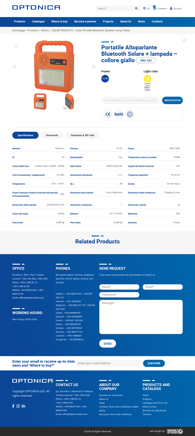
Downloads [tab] (52, 135)
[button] (146, 8)
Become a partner (85, 21)
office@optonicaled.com (31, 297)
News (141, 21)
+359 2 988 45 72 (28, 282)
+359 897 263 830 (74, 320)
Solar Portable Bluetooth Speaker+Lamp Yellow (103, 30)
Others (45, 30)
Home (146, 395)
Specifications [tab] (25, 135)
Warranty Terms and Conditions (115, 414)
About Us (125, 21)
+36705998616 (76, 339)
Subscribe (153, 363)
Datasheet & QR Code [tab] (82, 135)
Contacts (157, 21)
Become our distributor (111, 395)
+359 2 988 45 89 (20, 286)
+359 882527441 (29, 290)
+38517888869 (74, 335)
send (108, 343)
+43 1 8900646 (73, 301)
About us (103, 399)
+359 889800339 (72, 312)
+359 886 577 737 (77, 305)
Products (19, 21)
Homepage (18, 30)
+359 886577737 (74, 331)
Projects (108, 21)
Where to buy (59, 21)
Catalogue (38, 21)
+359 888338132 (72, 324)
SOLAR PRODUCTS (62, 30)
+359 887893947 (74, 328)
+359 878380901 (74, 316)
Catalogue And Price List (155, 402)
